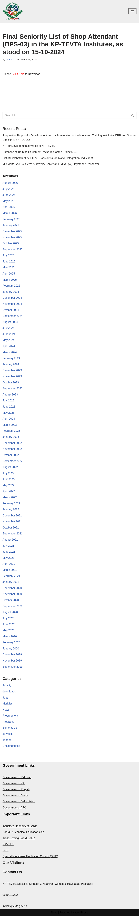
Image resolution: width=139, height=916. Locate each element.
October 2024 (11, 310)
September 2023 (13, 388)
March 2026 (10, 213)
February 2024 (11, 358)
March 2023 (10, 424)
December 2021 (12, 515)
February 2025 (11, 285)
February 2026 (11, 219)
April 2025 (9, 273)
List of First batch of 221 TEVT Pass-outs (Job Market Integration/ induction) (48, 158)
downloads (9, 691)
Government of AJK (14, 807)
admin (9, 59)
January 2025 (11, 291)
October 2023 (11, 382)
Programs (8, 721)
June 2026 (9, 194)
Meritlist (7, 703)
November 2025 (12, 237)
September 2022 (13, 461)
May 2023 (8, 412)
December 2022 (12, 443)
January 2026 (11, 225)
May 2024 (8, 340)
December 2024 (12, 297)
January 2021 (11, 581)
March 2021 (10, 569)
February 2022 (11, 503)
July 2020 (8, 618)
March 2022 (10, 497)
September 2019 (13, 666)
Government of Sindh (15, 795)
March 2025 (10, 279)
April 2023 (9, 418)
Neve (54, 912)
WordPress (81, 912)
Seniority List (10, 727)
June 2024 (9, 334)
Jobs (5, 697)
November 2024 (12, 303)
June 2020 (9, 624)
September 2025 (13, 249)
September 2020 (13, 606)
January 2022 (11, 509)
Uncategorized (11, 745)
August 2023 (10, 394)
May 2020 (8, 630)
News (6, 709)
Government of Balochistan (19, 801)
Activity (7, 685)
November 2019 (12, 660)
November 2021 (12, 521)
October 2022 (11, 455)
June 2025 (9, 261)
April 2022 (9, 491)
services (8, 733)
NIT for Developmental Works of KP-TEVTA (29, 145)
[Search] (132, 115)
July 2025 (8, 255)
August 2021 (10, 539)
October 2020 (11, 600)
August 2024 (10, 322)
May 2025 (8, 267)
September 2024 (13, 315)
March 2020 (10, 636)
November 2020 (12, 594)
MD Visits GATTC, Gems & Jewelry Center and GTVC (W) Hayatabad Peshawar (51, 164)
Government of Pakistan (17, 777)
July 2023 (8, 400)
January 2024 (11, 364)
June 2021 (9, 551)
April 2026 (9, 207)
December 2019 (12, 654)
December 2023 (12, 370)
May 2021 (8, 557)
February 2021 (11, 576)
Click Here (18, 74)
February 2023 (11, 430)
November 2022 (12, 448)
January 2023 (11, 436)
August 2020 (10, 612)
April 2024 (9, 346)
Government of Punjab (16, 789)
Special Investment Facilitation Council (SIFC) (30, 856)
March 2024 (10, 352)
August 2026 (10, 182)
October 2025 (11, 243)
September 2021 (13, 533)
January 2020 (11, 648)
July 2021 (8, 545)
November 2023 (12, 376)
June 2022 (9, 479)
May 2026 (8, 201)
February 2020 (11, 642)
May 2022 (8, 485)
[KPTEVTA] (13, 11)
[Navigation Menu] (132, 11)
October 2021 (11, 527)
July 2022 (8, 473)
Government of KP (14, 783)
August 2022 (10, 467)
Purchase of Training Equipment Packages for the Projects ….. (40, 152)
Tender (7, 739)
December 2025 (12, 231)
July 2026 (8, 189)
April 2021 (9, 563)
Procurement (10, 715)
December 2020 (12, 588)
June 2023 (9, 406)
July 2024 (8, 328)
